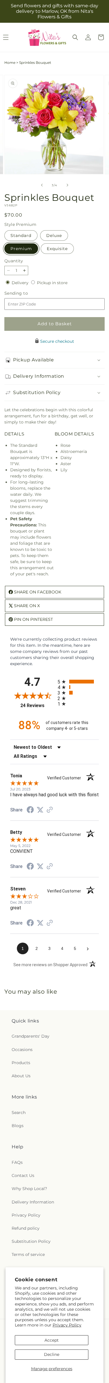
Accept (51, 1340)
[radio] (78, 681)
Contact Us (23, 1175)
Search (19, 1112)
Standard (20, 235)
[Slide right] (67, 185)
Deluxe (54, 235)
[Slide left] (41, 185)
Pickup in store (52, 282)
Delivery (21, 282)
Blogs (18, 1125)
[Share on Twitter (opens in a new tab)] (40, 810)
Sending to (24, 293)
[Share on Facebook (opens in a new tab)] (30, 810)
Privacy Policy (67, 1325)
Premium (21, 248)
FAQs (17, 1162)
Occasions (22, 1049)
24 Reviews (37, 705)
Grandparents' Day (30, 1036)
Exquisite (57, 248)
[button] (75, 37)
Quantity (13, 260)
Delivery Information (33, 1202)
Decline (51, 1354)
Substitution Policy (31, 1241)
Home (9, 62)
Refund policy (26, 1228)
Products (21, 1062)
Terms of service (28, 1254)
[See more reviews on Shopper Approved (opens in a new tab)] (50, 810)
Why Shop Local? (29, 1188)
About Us (21, 1075)
